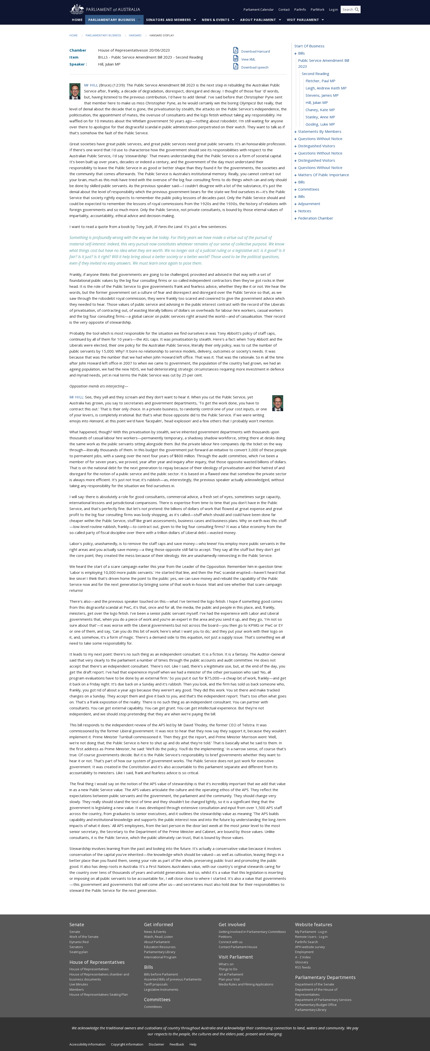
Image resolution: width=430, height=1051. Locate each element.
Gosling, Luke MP (320, 124)
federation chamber (315, 218)
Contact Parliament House (238, 947)
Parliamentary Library (159, 952)
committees (308, 189)
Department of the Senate (314, 984)
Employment (304, 952)
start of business (309, 45)
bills (301, 53)
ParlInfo (300, 9)
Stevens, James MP (322, 95)
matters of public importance (323, 174)
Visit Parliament (303, 19)
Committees (153, 1006)
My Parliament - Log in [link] (311, 931)
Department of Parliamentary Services (323, 999)
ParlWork (317, 9)
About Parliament (258, 19)
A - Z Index (303, 957)
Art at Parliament (231, 974)
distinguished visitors (316, 145)
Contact (284, 9)
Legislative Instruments (161, 989)
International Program (160, 957)
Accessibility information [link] (87, 1044)
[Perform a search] (357, 9)
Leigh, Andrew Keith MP (326, 87)
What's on (226, 964)
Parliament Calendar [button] (259, 9)
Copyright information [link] (127, 1044)
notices (304, 210)
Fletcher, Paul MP (320, 80)
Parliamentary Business (111, 19)
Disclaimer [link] (156, 1044)
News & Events (215, 19)
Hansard (135, 35)
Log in (333, 9)
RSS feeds (303, 967)
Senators (76, 947)
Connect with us (231, 942)
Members (76, 989)
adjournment (309, 203)
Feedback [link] (177, 1044)
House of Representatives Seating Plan (98, 994)
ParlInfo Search (306, 942)
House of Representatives (89, 969)
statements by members (319, 131)
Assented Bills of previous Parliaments (173, 979)
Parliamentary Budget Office (316, 1004)
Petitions (225, 936)
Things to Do (228, 969)
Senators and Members (168, 19)
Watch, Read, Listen (158, 936)
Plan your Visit (229, 979)
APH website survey (310, 947)
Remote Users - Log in (311, 936)
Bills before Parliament (161, 974)
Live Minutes (78, 984)
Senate (74, 931)
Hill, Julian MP (317, 102)
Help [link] (193, 1044)
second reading (315, 73)
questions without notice (320, 138)
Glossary (301, 962)
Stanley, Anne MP (320, 116)
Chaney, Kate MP (320, 109)
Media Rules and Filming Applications (246, 984)
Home (77, 19)
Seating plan (78, 952)
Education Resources (160, 947)
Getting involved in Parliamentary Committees (252, 931)
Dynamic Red (79, 942)
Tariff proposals (156, 984)
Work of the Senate (84, 936)
